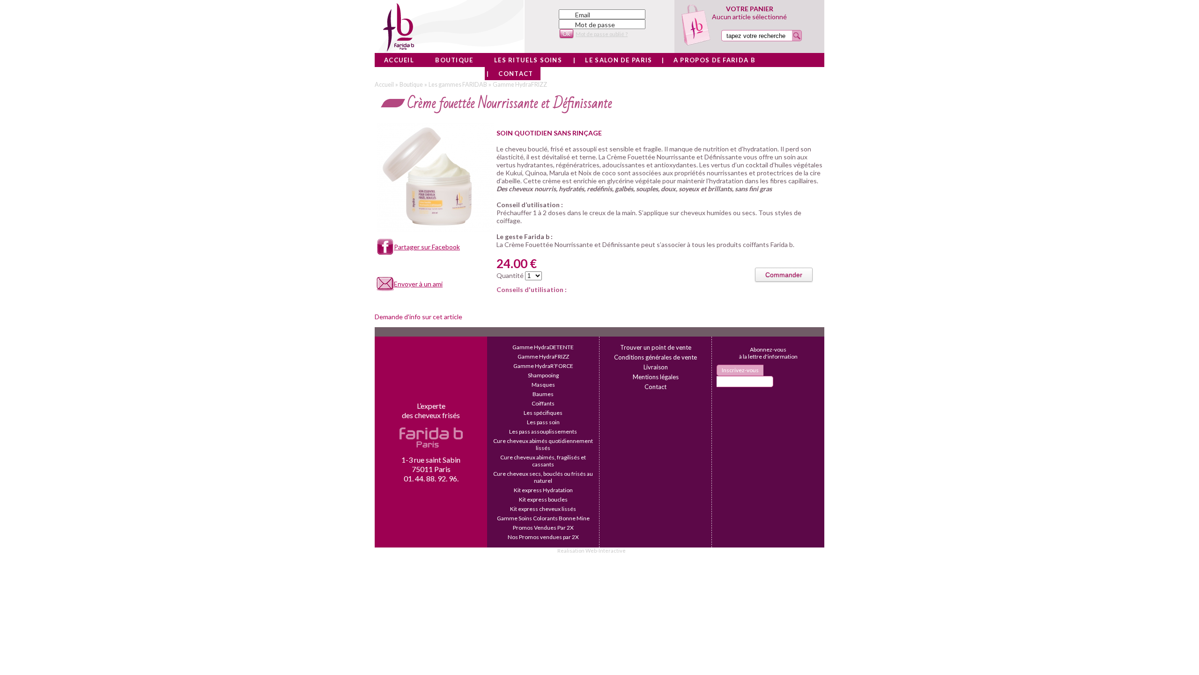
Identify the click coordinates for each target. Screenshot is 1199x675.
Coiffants (543, 403)
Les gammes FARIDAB (458, 84)
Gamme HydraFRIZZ (520, 84)
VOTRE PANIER (749, 9)
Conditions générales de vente (655, 357)
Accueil (399, 60)
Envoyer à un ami (418, 284)
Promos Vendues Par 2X (543, 527)
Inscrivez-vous (740, 370)
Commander (783, 274)
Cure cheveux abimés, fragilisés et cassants (543, 461)
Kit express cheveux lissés (543, 508)
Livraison (656, 367)
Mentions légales (656, 377)
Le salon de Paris (618, 60)
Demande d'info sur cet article (418, 317)
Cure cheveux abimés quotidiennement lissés (543, 444)
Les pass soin (543, 422)
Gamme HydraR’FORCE (543, 365)
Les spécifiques (543, 412)
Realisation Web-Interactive (591, 551)
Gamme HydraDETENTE (543, 347)
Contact (515, 73)
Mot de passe (595, 25)
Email (582, 15)
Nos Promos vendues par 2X (543, 536)
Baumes (543, 394)
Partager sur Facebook (427, 247)
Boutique (454, 60)
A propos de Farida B (714, 60)
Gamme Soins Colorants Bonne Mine (543, 518)
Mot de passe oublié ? (602, 34)
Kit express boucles (543, 499)
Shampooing (543, 375)
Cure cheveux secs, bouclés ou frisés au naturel (543, 477)
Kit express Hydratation (543, 490)
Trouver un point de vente (655, 347)
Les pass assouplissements (543, 431)
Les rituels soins (528, 60)
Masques (543, 384)
